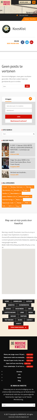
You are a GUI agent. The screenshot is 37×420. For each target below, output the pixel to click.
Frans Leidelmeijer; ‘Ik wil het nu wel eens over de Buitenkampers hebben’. (15, 366)
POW (26, 203)
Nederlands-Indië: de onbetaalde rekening (15, 357)
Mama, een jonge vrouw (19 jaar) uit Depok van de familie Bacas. (15, 354)
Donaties (11, 305)
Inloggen (8, 99)
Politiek (19, 203)
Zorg (17, 206)
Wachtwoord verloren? (19, 121)
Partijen (23, 316)
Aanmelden (17, 301)
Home (35, 15)
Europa (25, 190)
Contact (30, 320)
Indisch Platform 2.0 (8, 196)
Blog (19, 380)
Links (22, 312)
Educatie (16, 190)
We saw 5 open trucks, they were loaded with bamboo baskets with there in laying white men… (15, 360)
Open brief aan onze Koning (14, 363)
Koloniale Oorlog (7, 200)
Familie (4, 193)
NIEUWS (13, 316)
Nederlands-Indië (7, 203)
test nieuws (9, 320)
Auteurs (29, 301)
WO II (10, 206)
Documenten (6, 190)
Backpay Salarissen (17, 187)
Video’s (18, 323)
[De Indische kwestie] (5, 4)
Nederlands (24, 2)
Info (29, 309)
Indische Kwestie (24, 196)
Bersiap (28, 187)
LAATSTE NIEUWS (10, 312)
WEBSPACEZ (22, 414)
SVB (3, 206)
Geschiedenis (14, 193)
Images (8, 309)
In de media (19, 309)
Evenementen (24, 305)
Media (18, 200)
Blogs (20, 320)
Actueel (4, 187)
